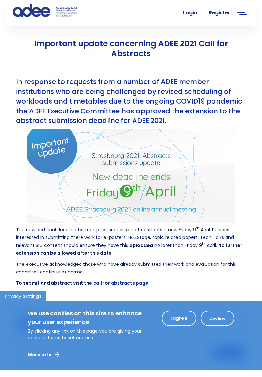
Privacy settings (23, 296)
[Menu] (242, 13)
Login (190, 12)
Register (219, 12)
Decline (217, 318)
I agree (179, 318)
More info (39, 354)
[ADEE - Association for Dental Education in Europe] (61, 11)
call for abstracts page (120, 283)
